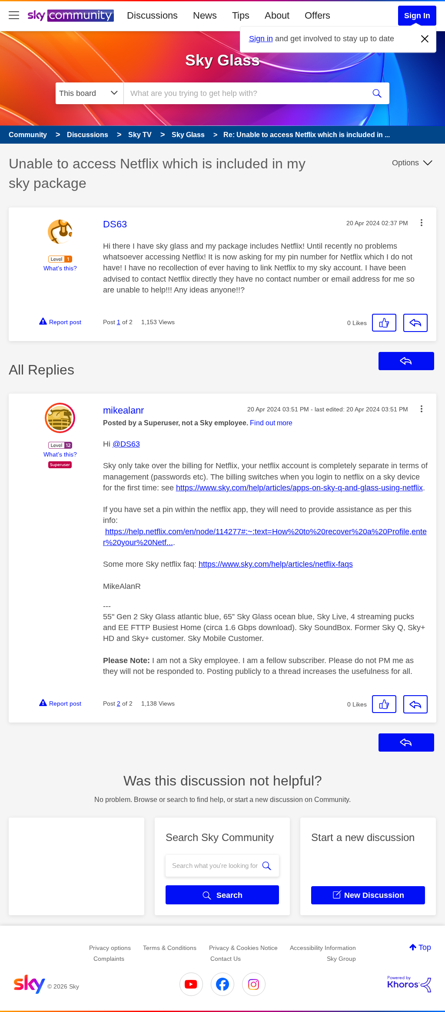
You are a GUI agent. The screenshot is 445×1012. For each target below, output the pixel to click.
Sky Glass (222, 60)
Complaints (108, 958)
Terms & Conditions (169, 947)
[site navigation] (14, 15)
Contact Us (225, 958)
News (205, 15)
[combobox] (243, 93)
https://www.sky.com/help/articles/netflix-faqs (276, 564)
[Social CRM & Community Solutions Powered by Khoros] (409, 984)
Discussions (152, 15)
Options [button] (405, 162)
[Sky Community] (71, 15)
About (277, 15)
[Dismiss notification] (425, 39)
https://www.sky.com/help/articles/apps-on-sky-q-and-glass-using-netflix (299, 487)
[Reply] (415, 323)
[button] (421, 223)
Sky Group (341, 958)
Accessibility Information (323, 947)
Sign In (417, 15)
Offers (317, 15)
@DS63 (126, 444)
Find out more (271, 423)
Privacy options (110, 947)
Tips (240, 15)
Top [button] (424, 947)
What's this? (60, 268)
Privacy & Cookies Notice (243, 947)
